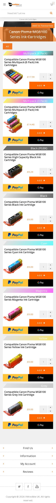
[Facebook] (28, 486)
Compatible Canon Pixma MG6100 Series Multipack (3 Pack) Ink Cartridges (25, 109)
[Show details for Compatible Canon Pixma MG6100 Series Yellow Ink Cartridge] (13, 361)
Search (51, 13)
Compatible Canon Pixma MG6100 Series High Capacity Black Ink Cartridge (25, 157)
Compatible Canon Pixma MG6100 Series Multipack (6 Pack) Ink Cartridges (25, 62)
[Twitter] (19, 486)
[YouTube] (36, 486)
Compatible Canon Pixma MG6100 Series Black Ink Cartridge (25, 203)
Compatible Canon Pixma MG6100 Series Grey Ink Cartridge (25, 393)
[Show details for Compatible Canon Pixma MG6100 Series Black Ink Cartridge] (13, 219)
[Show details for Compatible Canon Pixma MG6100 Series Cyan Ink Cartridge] (13, 266)
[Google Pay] (40, 93)
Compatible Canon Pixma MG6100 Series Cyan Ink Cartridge (25, 251)
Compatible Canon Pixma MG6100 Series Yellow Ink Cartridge (25, 346)
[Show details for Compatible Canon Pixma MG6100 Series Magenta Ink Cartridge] (13, 313)
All (7, 46)
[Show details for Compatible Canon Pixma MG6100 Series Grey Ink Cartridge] (13, 409)
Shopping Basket (53, 3)
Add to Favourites (42, 25)
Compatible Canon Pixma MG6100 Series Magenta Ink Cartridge (25, 298)
